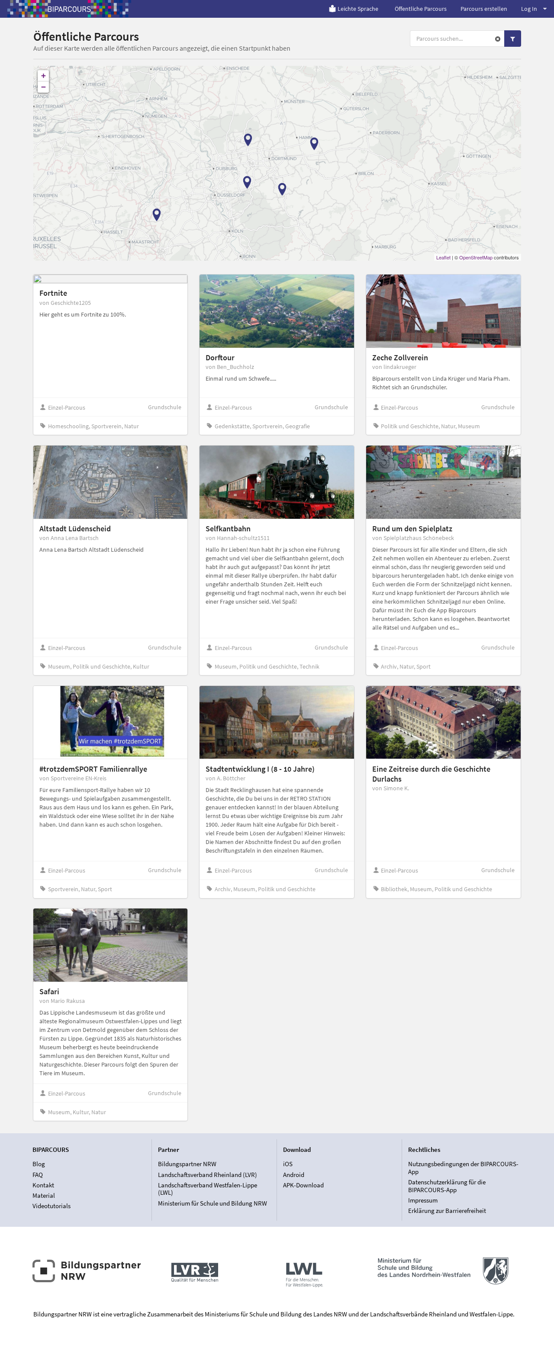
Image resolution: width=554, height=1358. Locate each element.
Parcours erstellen (484, 9)
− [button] (43, 86)
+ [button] (43, 75)
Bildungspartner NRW (187, 1164)
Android (293, 1174)
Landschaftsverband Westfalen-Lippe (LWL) (207, 1189)
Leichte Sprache (358, 9)
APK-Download (303, 1185)
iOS (288, 1164)
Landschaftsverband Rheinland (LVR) (207, 1174)
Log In (529, 9)
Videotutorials (51, 1206)
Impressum (423, 1200)
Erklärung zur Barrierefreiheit (447, 1210)
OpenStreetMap (476, 257)
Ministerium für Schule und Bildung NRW (212, 1203)
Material (43, 1195)
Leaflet (443, 257)
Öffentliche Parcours (421, 9)
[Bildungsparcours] (69, 8)
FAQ (37, 1174)
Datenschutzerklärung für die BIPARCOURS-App (447, 1186)
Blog (38, 1164)
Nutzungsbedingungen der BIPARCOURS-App (463, 1168)
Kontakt (43, 1185)
